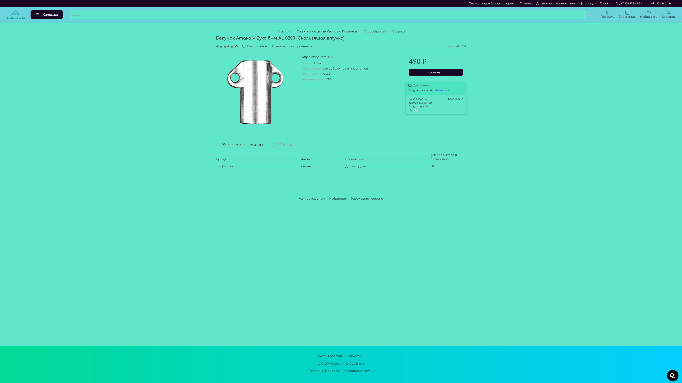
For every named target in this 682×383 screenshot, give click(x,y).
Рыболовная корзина (367, 198)
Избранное (338, 198)
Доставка (544, 3)
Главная (283, 31)
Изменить (442, 90)
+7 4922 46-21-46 (661, 3)
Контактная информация (576, 3)
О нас (604, 3)
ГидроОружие (375, 31)
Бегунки (398, 31)
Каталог (50, 14)
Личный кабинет (312, 198)
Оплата (526, 3)
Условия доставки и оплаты (339, 356)
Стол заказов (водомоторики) (492, 3)
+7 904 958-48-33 (631, 3)
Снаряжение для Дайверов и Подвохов (327, 31)
